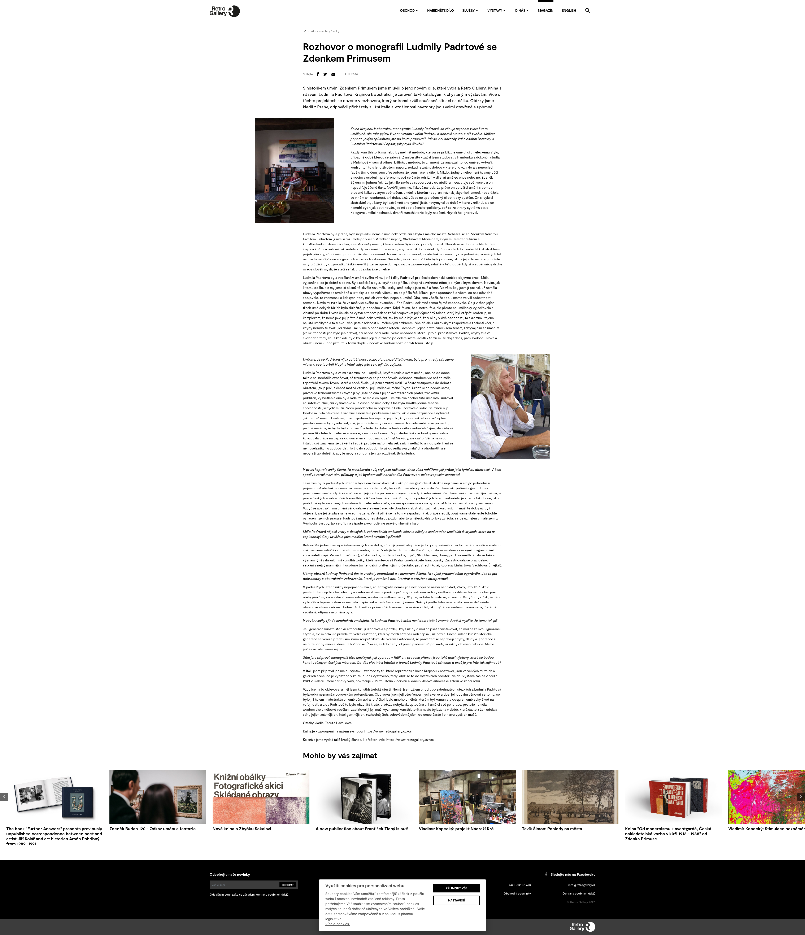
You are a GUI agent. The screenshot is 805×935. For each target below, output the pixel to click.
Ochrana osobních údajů (578, 893)
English (569, 10)
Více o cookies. (337, 924)
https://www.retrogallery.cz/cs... (389, 731)
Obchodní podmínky (517, 893)
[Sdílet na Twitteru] (325, 74)
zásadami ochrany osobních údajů (265, 894)
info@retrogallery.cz (581, 885)
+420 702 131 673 (520, 885)
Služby (468, 10)
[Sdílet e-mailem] (333, 74)
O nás (520, 10)
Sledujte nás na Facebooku (573, 874)
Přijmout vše (456, 888)
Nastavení (456, 900)
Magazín (545, 10)
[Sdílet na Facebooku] (318, 74)
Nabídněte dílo (440, 10)
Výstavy (494, 10)
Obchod (407, 10)
